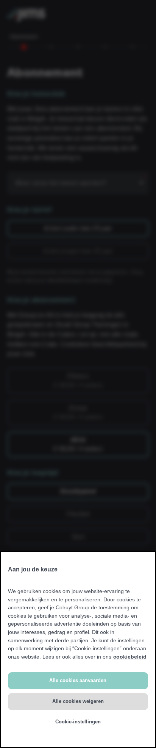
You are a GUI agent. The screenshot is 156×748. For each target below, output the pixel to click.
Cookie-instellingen (78, 722)
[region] (78, 649)
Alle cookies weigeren (78, 701)
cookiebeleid (130, 657)
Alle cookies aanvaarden (77, 680)
